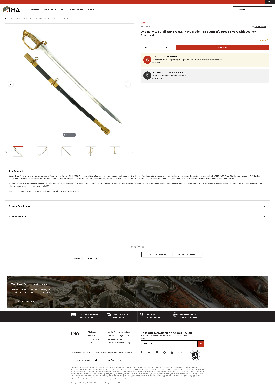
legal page (112, 379)
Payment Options (17, 216)
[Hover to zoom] (69, 82)
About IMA (92, 336)
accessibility (90, 360)
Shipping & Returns (115, 339)
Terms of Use (86, 353)
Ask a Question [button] (158, 254)
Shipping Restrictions (19, 206)
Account (259, 2)
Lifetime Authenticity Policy (119, 343)
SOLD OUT (222, 47)
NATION (35, 9)
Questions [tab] (90, 258)
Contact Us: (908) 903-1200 (119, 336)
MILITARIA (50, 9)
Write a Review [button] (188, 254)
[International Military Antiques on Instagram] (157, 352)
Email (143, 338)
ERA (63, 9)
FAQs (90, 343)
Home (7, 19)
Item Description (17, 171)
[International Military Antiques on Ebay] (180, 352)
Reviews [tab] (77, 258)
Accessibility (112, 353)
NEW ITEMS (76, 9)
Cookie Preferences (125, 353)
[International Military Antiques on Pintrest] (164, 352)
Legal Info (103, 353)
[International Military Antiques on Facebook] (141, 352)
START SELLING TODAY (25, 301)
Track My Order (94, 339)
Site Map (96, 353)
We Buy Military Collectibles (119, 332)
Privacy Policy (76, 353)
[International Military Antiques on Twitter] (149, 352)
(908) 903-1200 (117, 360)
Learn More (156, 62)
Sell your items (157, 78)
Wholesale (92, 332)
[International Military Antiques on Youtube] (172, 352)
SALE (91, 9)
